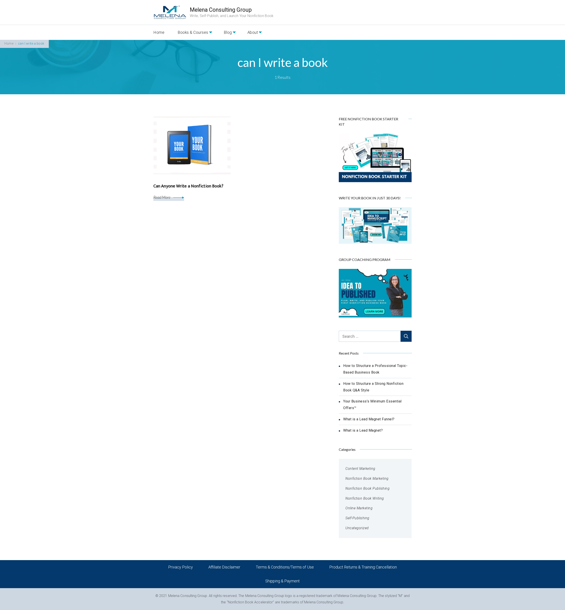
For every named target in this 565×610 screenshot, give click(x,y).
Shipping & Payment (282, 581)
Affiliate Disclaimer (224, 567)
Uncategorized (357, 528)
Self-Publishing (357, 518)
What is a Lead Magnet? (363, 430)
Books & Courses (193, 32)
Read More (162, 197)
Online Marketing (359, 508)
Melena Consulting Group (221, 10)
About (252, 32)
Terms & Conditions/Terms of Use (285, 567)
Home (158, 32)
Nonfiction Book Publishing (367, 488)
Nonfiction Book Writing (364, 498)
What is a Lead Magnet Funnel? (369, 419)
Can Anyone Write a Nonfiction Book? (188, 186)
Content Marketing (360, 468)
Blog (228, 32)
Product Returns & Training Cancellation (363, 567)
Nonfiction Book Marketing (367, 478)
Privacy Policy (180, 567)
